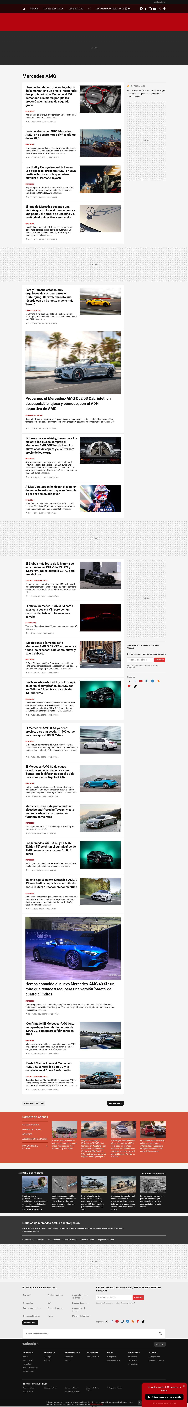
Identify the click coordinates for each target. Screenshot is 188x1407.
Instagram (150, 8)
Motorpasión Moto (113, 1360)
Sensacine (69, 1357)
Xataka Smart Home (30, 1368)
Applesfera (27, 1364)
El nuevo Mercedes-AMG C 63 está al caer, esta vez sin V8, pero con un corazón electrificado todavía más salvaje (49, 611)
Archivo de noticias (35, 1103)
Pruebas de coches (34, 416)
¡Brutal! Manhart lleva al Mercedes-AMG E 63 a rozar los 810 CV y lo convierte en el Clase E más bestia (48, 1067)
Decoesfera (132, 1360)
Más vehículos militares (153, 1174)
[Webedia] (160, 2)
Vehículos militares (32, 1172)
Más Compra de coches (30, 1147)
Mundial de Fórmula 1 (81, 1316)
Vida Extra (47, 1360)
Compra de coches (35, 1117)
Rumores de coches (70, 1240)
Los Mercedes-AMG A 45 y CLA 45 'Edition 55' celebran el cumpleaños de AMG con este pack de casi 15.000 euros (50, 848)
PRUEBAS (34, 9)
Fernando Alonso (155, 94)
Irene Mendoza (37, 197)
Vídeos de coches (33, 310)
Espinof (68, 1360)
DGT (129, 91)
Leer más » (52, 118)
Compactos (28, 1303)
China (144, 91)
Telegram (141, 8)
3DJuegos (48, 1357)
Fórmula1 (29, 500)
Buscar (160, 1333)
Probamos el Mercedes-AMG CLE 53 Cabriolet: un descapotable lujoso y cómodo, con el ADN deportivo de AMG (68, 403)
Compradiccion (133, 1364)
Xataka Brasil (28, 1392)
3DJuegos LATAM (50, 1388)
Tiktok (164, 8)
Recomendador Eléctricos (110, 9)
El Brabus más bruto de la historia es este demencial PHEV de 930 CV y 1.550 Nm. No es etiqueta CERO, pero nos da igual (50, 569)
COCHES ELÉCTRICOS (53, 9)
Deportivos (30, 623)
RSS (158, 681)
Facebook (145, 8)
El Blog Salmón (154, 1357)
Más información (96, 1404)
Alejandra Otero (38, 158)
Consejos (27, 1134)
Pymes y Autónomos (156, 1360)
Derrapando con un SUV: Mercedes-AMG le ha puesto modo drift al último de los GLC (50, 134)
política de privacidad (127, 1303)
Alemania (153, 91)
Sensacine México (71, 1388)
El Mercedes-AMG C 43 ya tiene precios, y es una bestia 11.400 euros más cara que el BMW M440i (50, 731)
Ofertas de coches (31, 1129)
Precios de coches (87, 1240)
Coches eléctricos (53, 1240)
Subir (158, 1344)
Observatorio (76, 9)
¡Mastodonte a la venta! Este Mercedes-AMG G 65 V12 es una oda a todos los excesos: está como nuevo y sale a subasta (50, 648)
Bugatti (162, 91)
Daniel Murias (37, 122)
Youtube (154, 8)
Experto (142, 94)
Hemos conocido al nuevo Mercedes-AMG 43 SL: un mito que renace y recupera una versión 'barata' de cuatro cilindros (69, 989)
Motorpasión (111, 1357)
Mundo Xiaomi (28, 1371)
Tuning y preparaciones (36, 581)
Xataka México (28, 1388)
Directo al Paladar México (92, 1389)
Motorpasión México (114, 1388)
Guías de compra (30, 1125)
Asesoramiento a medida (34, 1139)
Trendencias (132, 1357)
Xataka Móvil (27, 1360)
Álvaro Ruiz (36, 633)
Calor (136, 91)
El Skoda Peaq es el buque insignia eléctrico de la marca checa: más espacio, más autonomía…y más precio (64, 1144)
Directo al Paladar (92, 1357)
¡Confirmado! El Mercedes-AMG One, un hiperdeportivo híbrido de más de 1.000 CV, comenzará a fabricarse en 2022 (49, 1029)
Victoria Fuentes (38, 477)
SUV (49, 1303)
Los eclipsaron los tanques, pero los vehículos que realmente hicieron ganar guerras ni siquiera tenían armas (152, 1201)
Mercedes (29, 111)
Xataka (25, 1357)
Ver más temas (30, 1323)
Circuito (133, 94)
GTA (129, 97)
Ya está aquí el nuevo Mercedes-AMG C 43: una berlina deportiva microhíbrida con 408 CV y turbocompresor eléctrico (51, 883)
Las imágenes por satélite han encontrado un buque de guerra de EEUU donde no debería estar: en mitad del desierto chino (64, 1201)
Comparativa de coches (105, 1240)
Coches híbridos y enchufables (80, 1296)
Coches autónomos (31, 1316)
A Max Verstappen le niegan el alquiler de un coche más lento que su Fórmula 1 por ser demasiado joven (50, 490)
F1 (89, 9)
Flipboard (129, 686)
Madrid (137, 97)
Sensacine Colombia (72, 1392)
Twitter (159, 8)
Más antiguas (115, 1103)
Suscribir (160, 660)
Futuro (50, 1316)
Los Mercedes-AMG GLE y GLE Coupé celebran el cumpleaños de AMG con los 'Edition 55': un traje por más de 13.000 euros (50, 688)
